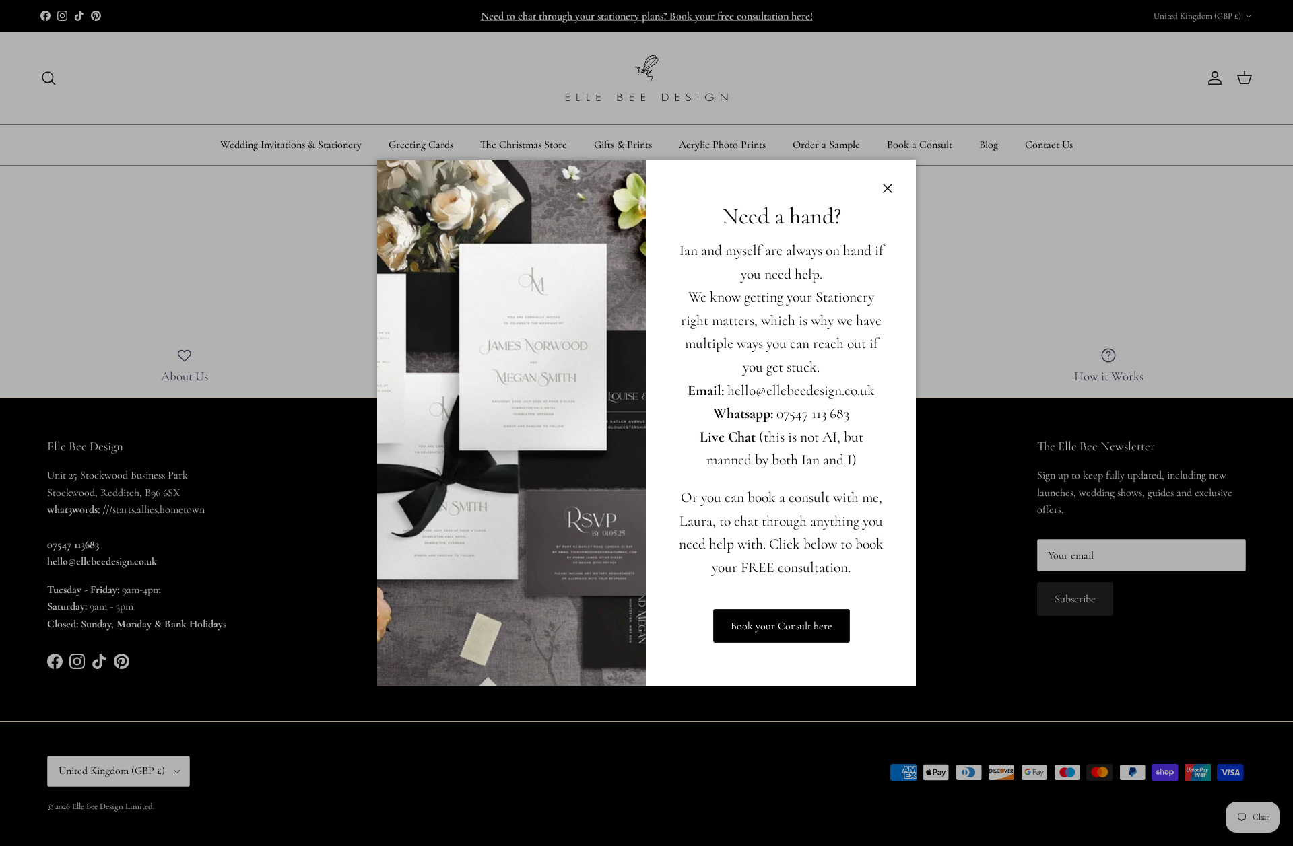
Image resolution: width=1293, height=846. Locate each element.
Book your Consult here (781, 626)
